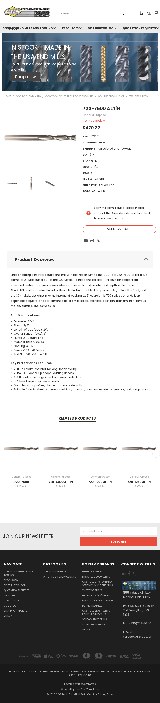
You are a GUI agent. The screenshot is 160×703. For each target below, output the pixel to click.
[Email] (86, 240)
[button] (25, 76)
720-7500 (21, 482)
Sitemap (8, 615)
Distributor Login (102, 28)
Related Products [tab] (77, 418)
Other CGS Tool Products (59, 576)
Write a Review (95, 121)
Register (23, 610)
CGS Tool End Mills (54, 571)
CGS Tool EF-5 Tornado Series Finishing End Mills (97, 583)
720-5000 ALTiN (61, 482)
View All (87, 629)
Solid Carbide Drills (94, 619)
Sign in (8, 610)
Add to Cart (21, 451)
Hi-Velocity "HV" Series (96, 595)
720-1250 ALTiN (139, 482)
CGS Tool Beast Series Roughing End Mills (96, 612)
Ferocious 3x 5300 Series (97, 600)
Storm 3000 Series (93, 624)
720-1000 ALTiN (100, 482)
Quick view (21, 444)
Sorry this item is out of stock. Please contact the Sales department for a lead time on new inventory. (100, 451)
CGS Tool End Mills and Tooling (18, 573)
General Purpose (92, 571)
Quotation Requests (16, 590)
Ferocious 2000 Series (96, 576)
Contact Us (11, 600)
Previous (154, 691)
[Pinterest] (99, 240)
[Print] (92, 240)
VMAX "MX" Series (92, 590)
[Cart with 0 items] (156, 13)
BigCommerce (87, 684)
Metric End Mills (92, 605)
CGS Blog (10, 605)
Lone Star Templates (87, 689)
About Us (9, 595)
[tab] (80, 259)
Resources (70, 28)
